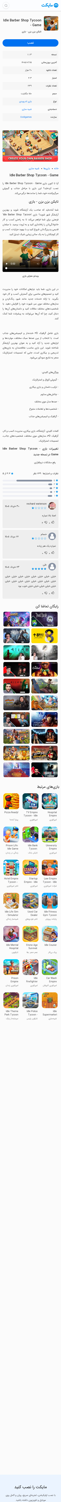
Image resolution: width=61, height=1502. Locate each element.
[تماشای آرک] (44, 687)
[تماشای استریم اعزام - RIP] (16, 720)
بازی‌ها (46, 169)
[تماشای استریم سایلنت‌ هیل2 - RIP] (44, 653)
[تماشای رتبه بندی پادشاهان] (16, 770)
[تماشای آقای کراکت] (44, 670)
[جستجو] (6, 5)
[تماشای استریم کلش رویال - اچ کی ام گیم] (16, 620)
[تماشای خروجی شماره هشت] (44, 636)
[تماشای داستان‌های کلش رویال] (16, 737)
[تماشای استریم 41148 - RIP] (16, 653)
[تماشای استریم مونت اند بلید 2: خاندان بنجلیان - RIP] (16, 703)
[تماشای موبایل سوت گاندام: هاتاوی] (44, 720)
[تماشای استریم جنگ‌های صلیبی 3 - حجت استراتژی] (44, 754)
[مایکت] (50, 7)
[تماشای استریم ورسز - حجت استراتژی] (16, 754)
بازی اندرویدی (25, 101)
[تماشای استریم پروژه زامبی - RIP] (16, 636)
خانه (56, 169)
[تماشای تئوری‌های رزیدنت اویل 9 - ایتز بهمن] (44, 770)
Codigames (26, 117)
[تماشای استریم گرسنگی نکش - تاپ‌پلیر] (44, 620)
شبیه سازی (27, 109)
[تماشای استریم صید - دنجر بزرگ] (44, 737)
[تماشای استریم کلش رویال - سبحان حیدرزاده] (44, 703)
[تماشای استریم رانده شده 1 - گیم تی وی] (16, 670)
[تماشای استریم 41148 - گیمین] (16, 687)
